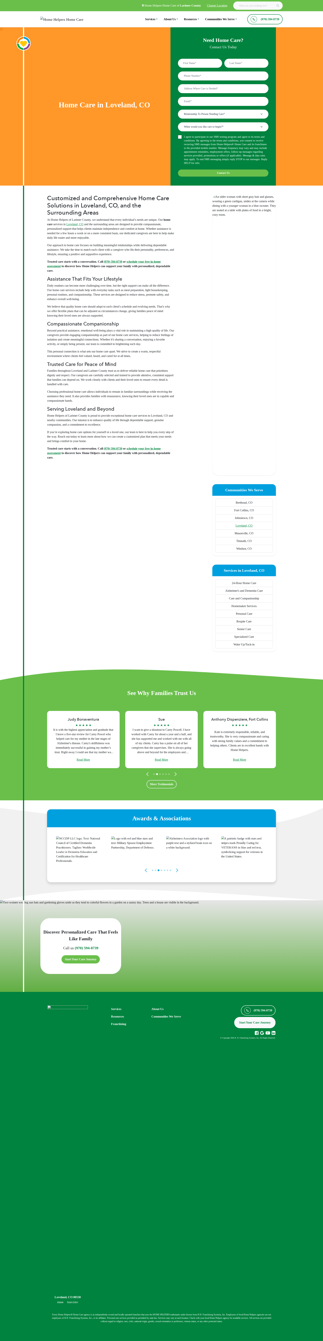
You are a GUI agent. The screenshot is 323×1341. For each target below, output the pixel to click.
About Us (170, 19)
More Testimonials (161, 784)
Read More (83, 759)
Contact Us (223, 173)
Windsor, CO (244, 548)
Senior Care (244, 629)
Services (150, 19)
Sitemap (60, 1302)
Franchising (118, 1024)
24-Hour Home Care (244, 583)
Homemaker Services (244, 606)
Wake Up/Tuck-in (244, 644)
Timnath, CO (244, 541)
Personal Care (244, 613)
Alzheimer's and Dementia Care (244, 590)
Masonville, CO (244, 533)
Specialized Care (244, 636)
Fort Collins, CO (244, 510)
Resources (190, 19)
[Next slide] (175, 774)
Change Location (217, 5)
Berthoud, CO (244, 502)
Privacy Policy (72, 1302)
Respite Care (244, 621)
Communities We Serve (220, 19)
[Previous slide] (148, 774)
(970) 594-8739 (86, 948)
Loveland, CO (74, 224)
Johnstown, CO (244, 518)
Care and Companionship (244, 598)
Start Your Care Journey (80, 959)
